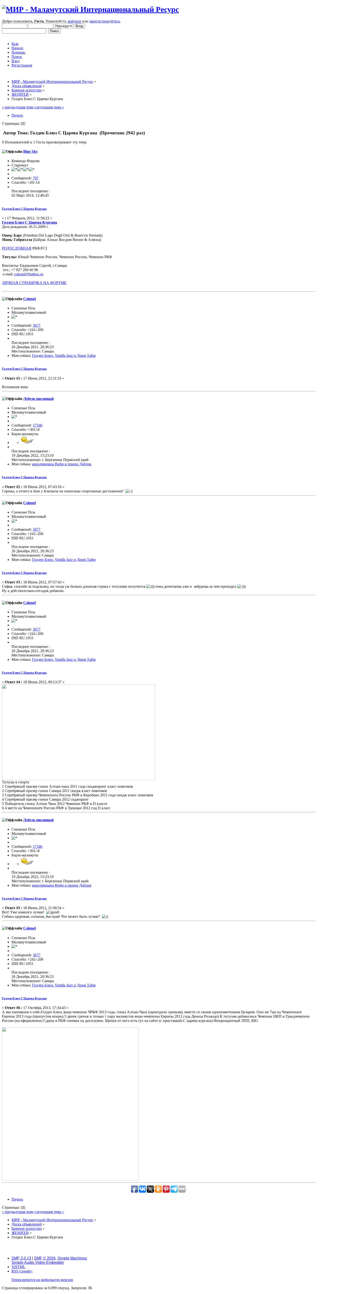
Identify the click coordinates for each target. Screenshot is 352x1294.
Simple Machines (72, 1258)
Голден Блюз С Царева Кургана (24, 209)
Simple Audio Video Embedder (37, 1262)
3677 (36, 325)
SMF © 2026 (45, 1258)
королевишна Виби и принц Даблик (61, 464)
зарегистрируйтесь (104, 21)
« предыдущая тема (18, 107)
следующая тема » (49, 107)
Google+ (26, 1271)
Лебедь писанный (38, 399)
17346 (37, 425)
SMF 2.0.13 (21, 1258)
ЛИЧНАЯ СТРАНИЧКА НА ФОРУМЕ (34, 283)
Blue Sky (30, 151)
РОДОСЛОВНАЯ (16, 248)
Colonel (29, 299)
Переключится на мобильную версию (42, 1280)
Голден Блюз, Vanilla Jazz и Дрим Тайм (64, 355)
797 (36, 178)
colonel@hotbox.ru (28, 274)
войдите (74, 21)
